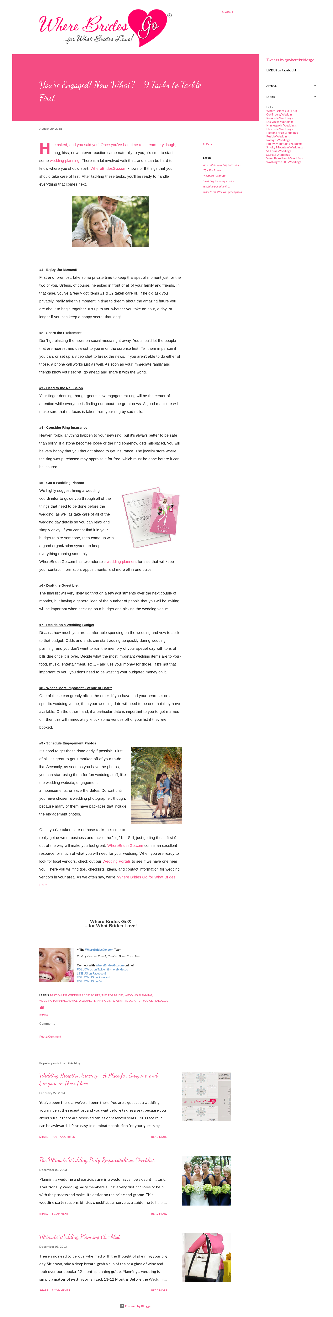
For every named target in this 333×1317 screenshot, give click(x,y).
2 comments (61, 1290)
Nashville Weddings (279, 129)
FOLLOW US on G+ (90, 981)
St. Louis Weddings (278, 151)
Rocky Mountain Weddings (284, 143)
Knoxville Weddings (279, 118)
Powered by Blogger (138, 1306)
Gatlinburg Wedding (279, 114)
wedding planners (122, 561)
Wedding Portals (117, 861)
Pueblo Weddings (278, 136)
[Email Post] (41, 1008)
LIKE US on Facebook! (91, 973)
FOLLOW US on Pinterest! (93, 977)
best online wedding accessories (222, 165)
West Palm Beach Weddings (285, 158)
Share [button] (207, 143)
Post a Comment (50, 1036)
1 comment (60, 1213)
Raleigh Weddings (278, 140)
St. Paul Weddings (278, 154)
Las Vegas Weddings (279, 121)
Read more (159, 1136)
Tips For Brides (212, 170)
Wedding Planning (214, 175)
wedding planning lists (216, 186)
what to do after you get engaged (222, 191)
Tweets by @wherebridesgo (290, 59)
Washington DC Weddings (283, 162)
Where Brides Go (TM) (281, 110)
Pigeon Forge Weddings (282, 132)
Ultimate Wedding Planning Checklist (79, 1236)
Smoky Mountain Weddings (284, 147)
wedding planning (64, 160)
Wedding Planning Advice (218, 181)
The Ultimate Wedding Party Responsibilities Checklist (97, 1159)
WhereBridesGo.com (108, 168)
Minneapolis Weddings (281, 125)
